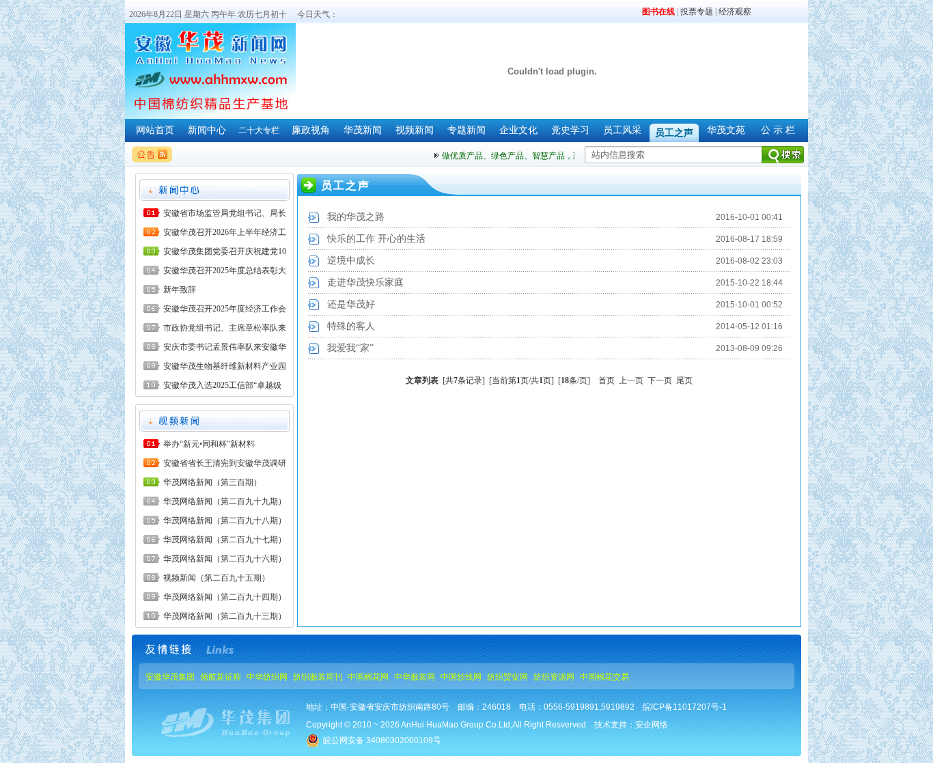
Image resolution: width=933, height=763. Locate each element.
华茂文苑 (726, 130)
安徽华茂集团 (170, 677)
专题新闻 (466, 130)
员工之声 (674, 133)
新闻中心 (207, 130)
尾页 (684, 380)
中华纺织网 (267, 677)
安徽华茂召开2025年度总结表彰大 (224, 270)
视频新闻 (414, 130)
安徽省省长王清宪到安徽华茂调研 (224, 463)
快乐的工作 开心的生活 (376, 239)
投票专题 (696, 11)
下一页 (659, 380)
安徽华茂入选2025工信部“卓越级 (222, 385)
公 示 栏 (778, 130)
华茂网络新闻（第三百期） (212, 482)
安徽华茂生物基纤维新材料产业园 (224, 366)
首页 (606, 380)
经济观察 (735, 11)
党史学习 (570, 130)
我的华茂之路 (356, 217)
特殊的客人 (351, 326)
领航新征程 (220, 677)
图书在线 (658, 11)
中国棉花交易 (604, 677)
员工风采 (622, 130)
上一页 (631, 380)
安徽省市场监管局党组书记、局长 (224, 213)
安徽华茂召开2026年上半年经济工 (224, 232)
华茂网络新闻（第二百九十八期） (224, 520)
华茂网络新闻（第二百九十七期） (224, 539)
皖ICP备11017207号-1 (685, 707)
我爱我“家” (350, 348)
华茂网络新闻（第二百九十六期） (224, 559)
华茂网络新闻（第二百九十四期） (224, 597)
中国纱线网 (461, 677)
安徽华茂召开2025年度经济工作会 (224, 309)
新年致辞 (179, 289)
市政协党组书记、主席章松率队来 (224, 328)
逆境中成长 (351, 260)
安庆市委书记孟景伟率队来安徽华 (224, 347)
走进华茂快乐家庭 (365, 282)
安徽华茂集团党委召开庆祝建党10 (224, 251)
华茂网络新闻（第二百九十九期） (224, 501)
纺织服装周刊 (317, 677)
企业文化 (518, 130)
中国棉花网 (368, 677)
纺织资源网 (553, 677)
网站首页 (155, 130)
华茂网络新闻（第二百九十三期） (224, 616)
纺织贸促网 (507, 677)
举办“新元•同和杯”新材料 (209, 444)
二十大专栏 (258, 130)
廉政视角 (311, 130)
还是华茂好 (351, 304)
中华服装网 (414, 677)
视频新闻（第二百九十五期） (216, 578)
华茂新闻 (363, 130)
